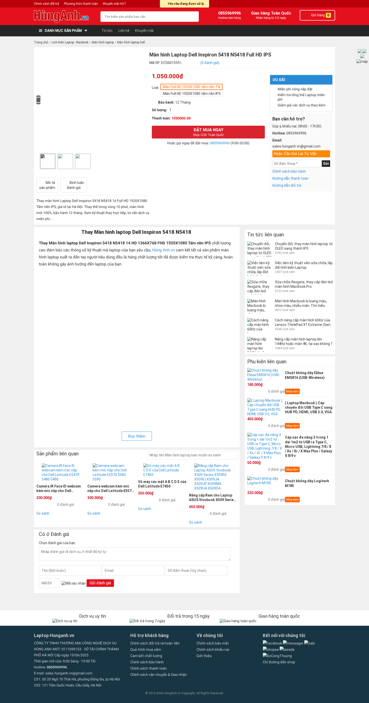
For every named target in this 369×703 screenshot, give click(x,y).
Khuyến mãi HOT (114, 4)
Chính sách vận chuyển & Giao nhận (158, 675)
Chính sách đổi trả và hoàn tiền (155, 643)
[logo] (64, 16)
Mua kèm (292, 391)
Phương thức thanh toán (81, 4)
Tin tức (107, 31)
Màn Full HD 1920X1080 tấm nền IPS (192, 94)
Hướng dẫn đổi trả (286, 185)
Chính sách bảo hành (289, 171)
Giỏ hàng (319, 15)
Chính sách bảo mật (213, 643)
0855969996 (220, 143)
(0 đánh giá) (209, 63)
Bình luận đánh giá (75, 185)
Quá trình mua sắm (145, 650)
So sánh (42, 513)
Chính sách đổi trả (46, 4)
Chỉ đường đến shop (279, 662)
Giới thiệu (204, 656)
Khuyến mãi (144, 31)
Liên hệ (123, 31)
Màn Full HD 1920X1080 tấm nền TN (191, 87)
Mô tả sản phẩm (47, 185)
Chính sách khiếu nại (213, 650)
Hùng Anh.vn (163, 250)
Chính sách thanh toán (148, 668)
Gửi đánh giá (100, 583)
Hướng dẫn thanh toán (290, 178)
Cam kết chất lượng (146, 656)
